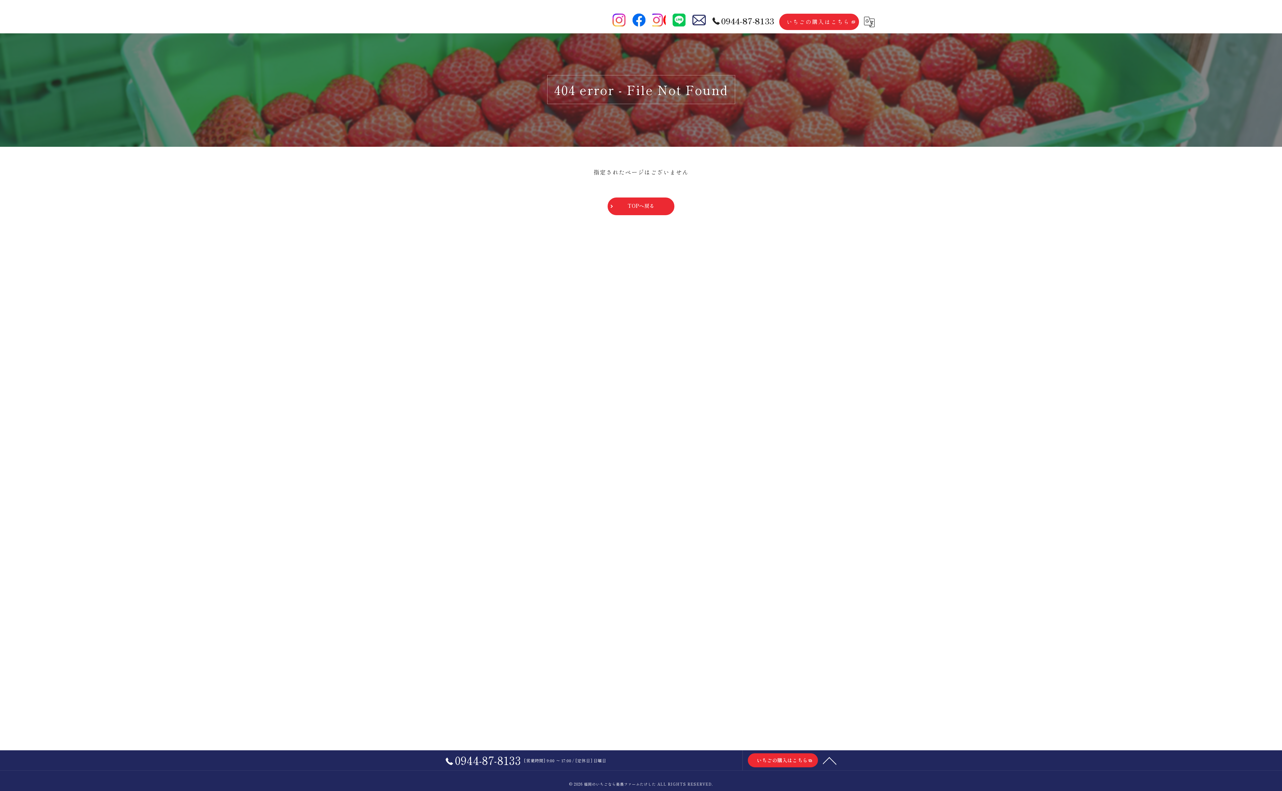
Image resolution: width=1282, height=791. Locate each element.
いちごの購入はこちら (818, 22)
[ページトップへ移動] (829, 760)
